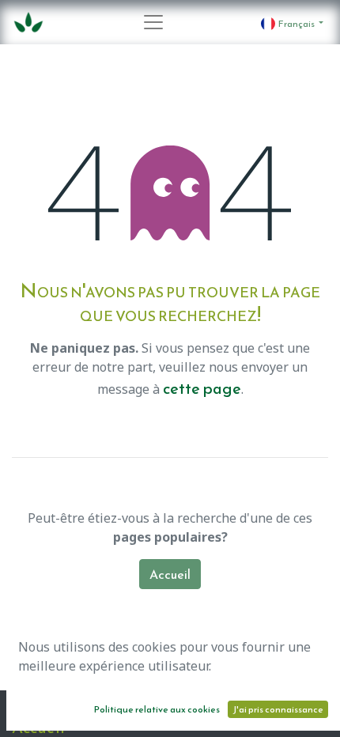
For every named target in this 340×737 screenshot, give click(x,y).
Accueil (170, 574)
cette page (202, 388)
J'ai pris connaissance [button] (277, 709)
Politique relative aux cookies (157, 709)
